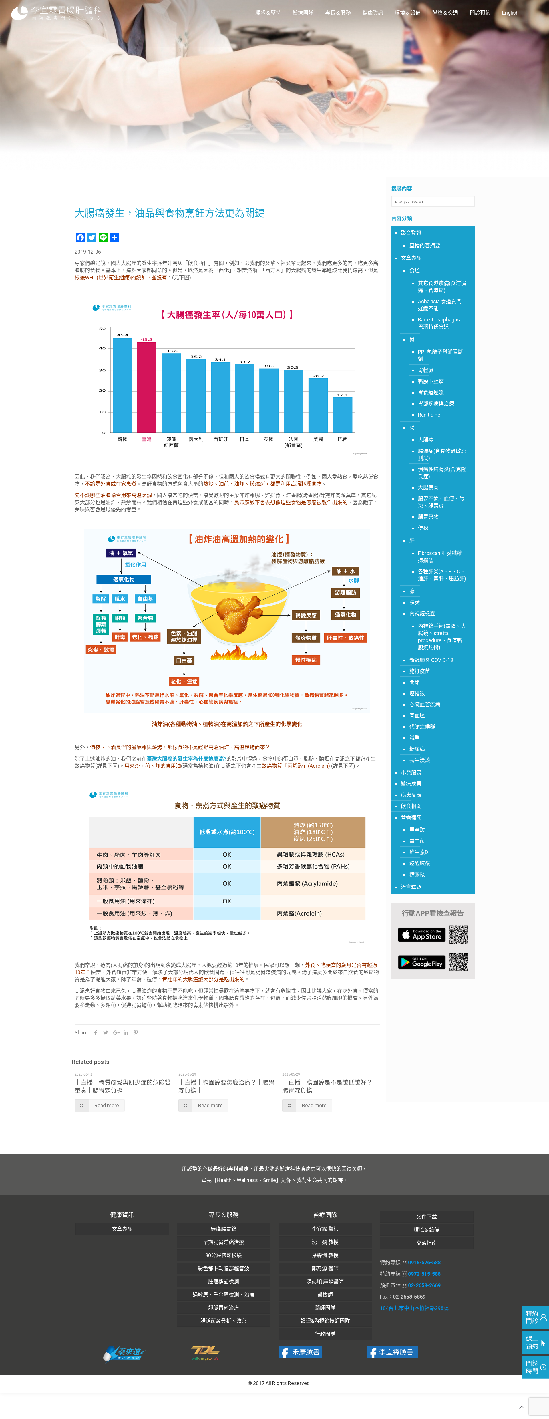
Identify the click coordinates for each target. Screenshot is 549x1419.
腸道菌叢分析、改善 (223, 1321)
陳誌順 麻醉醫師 (325, 1282)
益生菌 (417, 841)
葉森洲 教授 (325, 1255)
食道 (414, 271)
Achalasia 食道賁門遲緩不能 (440, 304)
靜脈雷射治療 (223, 1308)
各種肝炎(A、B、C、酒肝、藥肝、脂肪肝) (442, 575)
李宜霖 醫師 (325, 1229)
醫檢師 (325, 1295)
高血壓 (417, 716)
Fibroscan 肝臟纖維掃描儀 (440, 556)
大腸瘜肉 (428, 488)
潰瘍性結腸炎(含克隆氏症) (442, 472)
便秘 (423, 528)
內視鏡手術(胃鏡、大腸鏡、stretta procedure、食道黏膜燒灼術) (442, 636)
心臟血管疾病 (424, 705)
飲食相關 (411, 806)
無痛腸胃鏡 (223, 1229)
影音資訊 (411, 233)
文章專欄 (411, 258)
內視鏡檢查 (422, 613)
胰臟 (414, 602)
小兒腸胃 (411, 773)
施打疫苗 (419, 671)
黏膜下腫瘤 (431, 381)
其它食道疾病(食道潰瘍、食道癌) (442, 286)
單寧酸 (417, 830)
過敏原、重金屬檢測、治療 (223, 1295)
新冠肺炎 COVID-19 (431, 660)
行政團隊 (325, 1334)
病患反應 (411, 795)
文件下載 (426, 1217)
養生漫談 (419, 760)
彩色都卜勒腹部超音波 (223, 1268)
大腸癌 (425, 440)
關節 (414, 682)
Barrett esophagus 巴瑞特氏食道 (439, 323)
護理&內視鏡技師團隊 (325, 1321)
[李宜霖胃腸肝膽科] (56, 13)
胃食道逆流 (431, 392)
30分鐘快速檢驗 (223, 1255)
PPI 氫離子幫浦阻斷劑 (440, 355)
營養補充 (411, 817)
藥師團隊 (325, 1308)
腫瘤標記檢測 (223, 1282)
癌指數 (417, 693)
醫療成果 (411, 784)
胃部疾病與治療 (436, 404)
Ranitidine (429, 415)
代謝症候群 (422, 727)
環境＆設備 (426, 1230)
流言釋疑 (411, 887)
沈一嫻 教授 (325, 1242)
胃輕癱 (425, 370)
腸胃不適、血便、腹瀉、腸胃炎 (441, 502)
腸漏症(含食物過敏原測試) (442, 454)
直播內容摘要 (424, 245)
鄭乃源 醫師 (325, 1268)
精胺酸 (417, 874)
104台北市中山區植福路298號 (414, 1308)
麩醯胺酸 (419, 863)
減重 (414, 738)
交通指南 (426, 1243)
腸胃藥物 (428, 517)
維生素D (418, 852)
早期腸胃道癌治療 (223, 1242)
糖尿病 (417, 749)
